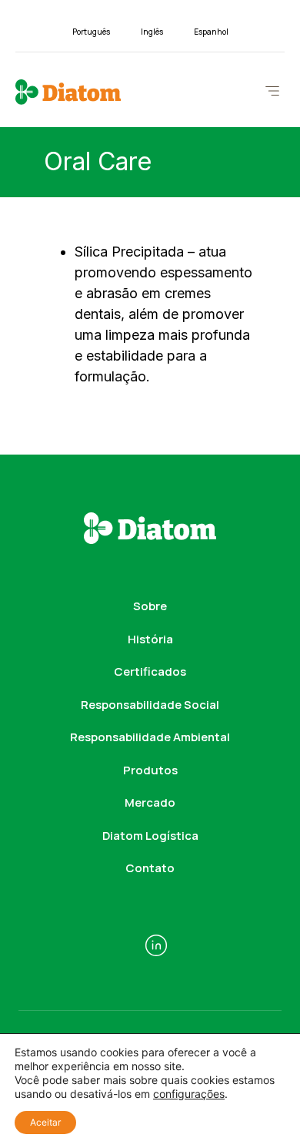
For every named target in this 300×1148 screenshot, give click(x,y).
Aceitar (45, 1122)
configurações (189, 1093)
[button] (272, 92)
